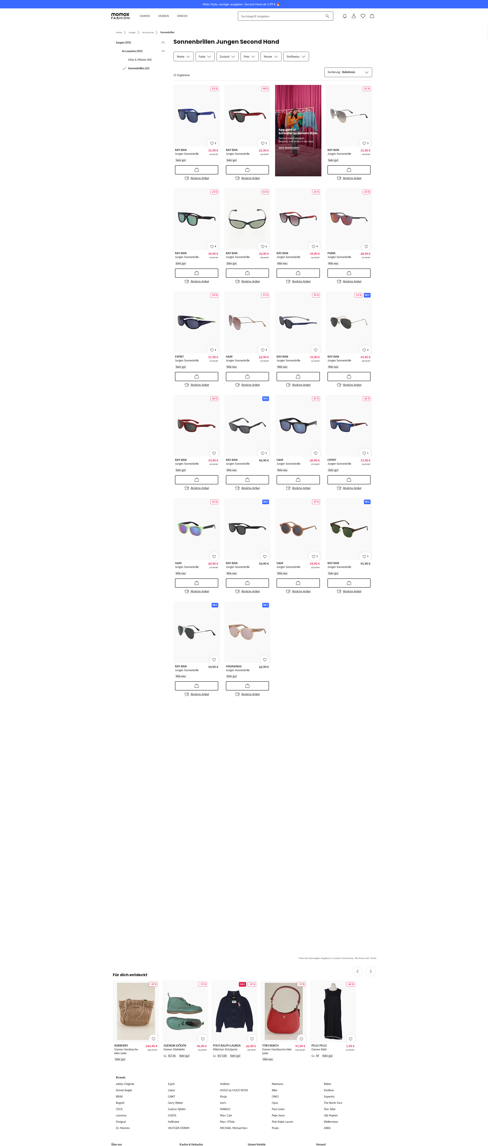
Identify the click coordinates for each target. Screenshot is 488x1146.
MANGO (225, 1109)
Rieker (327, 1084)
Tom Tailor (330, 1109)
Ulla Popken (331, 1115)
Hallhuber (173, 1121)
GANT (171, 1096)
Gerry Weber (175, 1102)
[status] (181, 75)
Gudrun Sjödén (177, 1109)
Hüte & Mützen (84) (140, 59)
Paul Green (278, 1109)
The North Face (333, 1102)
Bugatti (120, 1102)
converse (121, 1115)
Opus (275, 1102)
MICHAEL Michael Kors (233, 1128)
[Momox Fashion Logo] (120, 16)
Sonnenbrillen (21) (138, 68)
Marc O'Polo (227, 1121)
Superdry (329, 1096)
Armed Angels (124, 1090)
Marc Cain (226, 1115)
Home (119, 32)
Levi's (223, 1102)
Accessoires (148, 32)
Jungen (132, 32)
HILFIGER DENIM (178, 1128)
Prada (275, 1128)
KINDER (182, 16)
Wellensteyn (331, 1121)
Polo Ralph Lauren (282, 1121)
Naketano (277, 1084)
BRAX (119, 1096)
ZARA (327, 1128)
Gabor (171, 1090)
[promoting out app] (298, 130)
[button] (140, 42)
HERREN (163, 16)
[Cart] (372, 16)
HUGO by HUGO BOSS (234, 1090)
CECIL (119, 1109)
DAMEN (145, 16)
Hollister (225, 1084)
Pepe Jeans (278, 1115)
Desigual (121, 1121)
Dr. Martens (123, 1128)
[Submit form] (327, 16)
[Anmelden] (353, 16)
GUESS (172, 1115)
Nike (274, 1090)
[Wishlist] (363, 16)
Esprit (171, 1084)
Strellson (329, 1090)
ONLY (275, 1096)
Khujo (223, 1096)
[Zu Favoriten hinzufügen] (366, 246)
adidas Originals (125, 1084)
